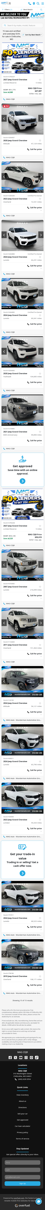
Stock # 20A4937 (9, 137)
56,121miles (36, 706)
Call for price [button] (36, 149)
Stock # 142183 (8, 700)
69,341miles (36, 318)
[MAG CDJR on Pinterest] (30, 1057)
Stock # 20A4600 (9, 370)
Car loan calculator (22, 1126)
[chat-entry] (39, 1201)
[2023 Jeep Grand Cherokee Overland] (23, 177)
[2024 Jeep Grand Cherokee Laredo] (23, 235)
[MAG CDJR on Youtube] (19, 1057)
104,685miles (36, 376)
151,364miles (36, 648)
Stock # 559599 (8, 817)
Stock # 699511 (8, 758)
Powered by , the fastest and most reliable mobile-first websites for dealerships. (22, 1199)
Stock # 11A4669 (9, 642)
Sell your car (23, 1114)
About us (22, 1101)
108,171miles (36, 979)
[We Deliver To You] (22, 15)
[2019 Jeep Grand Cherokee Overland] (23, 954)
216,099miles (36, 590)
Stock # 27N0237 (9, 77)
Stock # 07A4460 (9, 584)
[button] (29, 3)
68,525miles (36, 921)
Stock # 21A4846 (9, 429)
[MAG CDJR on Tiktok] (35, 1057)
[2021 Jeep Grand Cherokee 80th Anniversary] (23, 410)
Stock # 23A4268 (9, 196)
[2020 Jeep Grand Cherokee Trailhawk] (23, 352)
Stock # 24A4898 (9, 254)
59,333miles (36, 823)
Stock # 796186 (8, 973)
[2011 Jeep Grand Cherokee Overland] (23, 623)
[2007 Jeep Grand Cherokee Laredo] (23, 565)
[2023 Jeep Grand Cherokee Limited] (23, 798)
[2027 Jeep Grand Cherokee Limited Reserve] (23, 58)
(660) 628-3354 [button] (24, 1079)
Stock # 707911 (8, 915)
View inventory (22, 1095)
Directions (22, 1107)
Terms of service (22, 1138)
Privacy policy (22, 1132)
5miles (39, 83)
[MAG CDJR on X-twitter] (14, 1057)
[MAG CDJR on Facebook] (9, 1057)
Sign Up (23, 1183)
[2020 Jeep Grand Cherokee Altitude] (23, 119)
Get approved (22, 1120)
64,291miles (36, 260)
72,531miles (36, 202)
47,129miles (36, 143)
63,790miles (36, 764)
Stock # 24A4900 (9, 312)
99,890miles (36, 435)
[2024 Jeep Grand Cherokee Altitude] (23, 681)
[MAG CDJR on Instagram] (25, 1057)
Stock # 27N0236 (9, 523)
